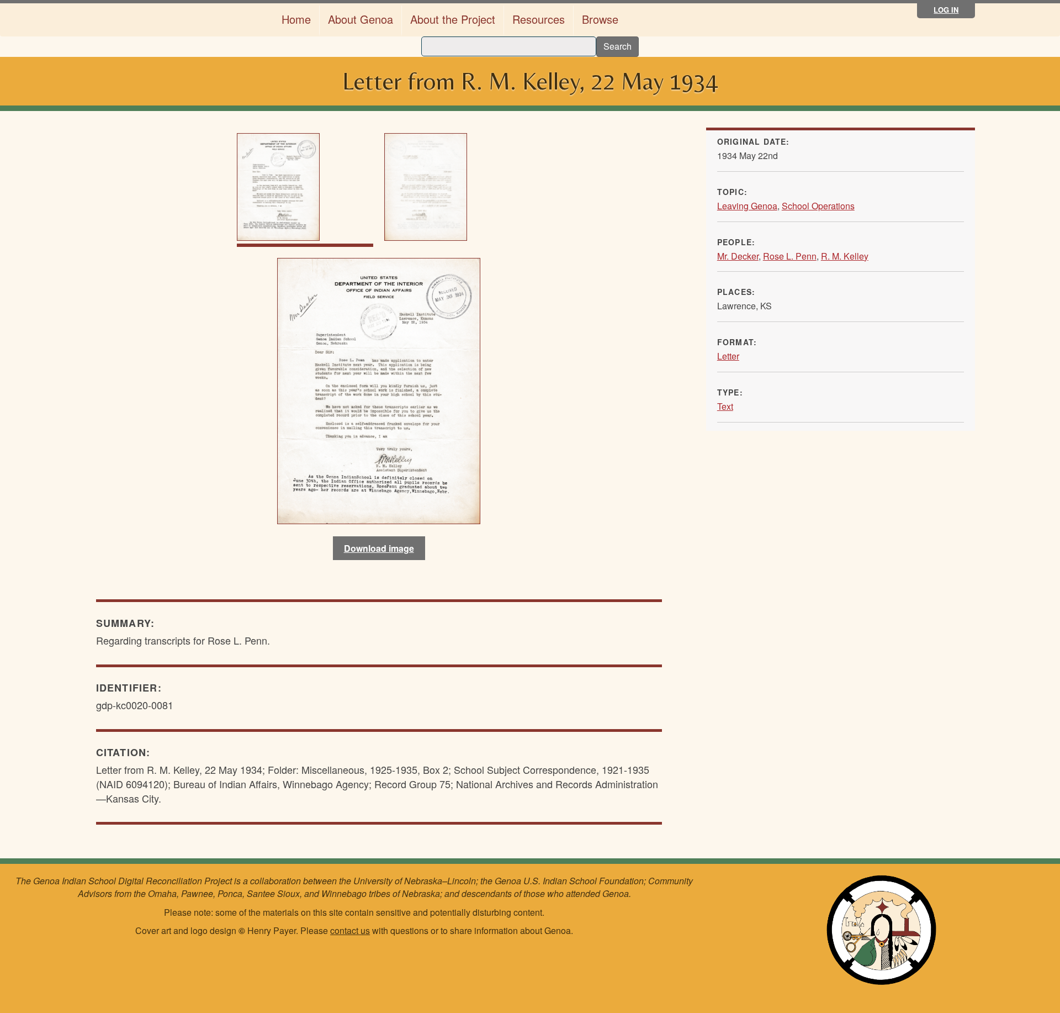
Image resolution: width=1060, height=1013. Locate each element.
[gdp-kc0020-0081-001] (378, 389)
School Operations (818, 205)
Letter (728, 356)
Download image (379, 548)
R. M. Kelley (844, 256)
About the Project (452, 19)
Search (617, 46)
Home (296, 19)
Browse (600, 19)
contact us (350, 930)
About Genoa (360, 19)
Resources (538, 19)
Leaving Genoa (747, 205)
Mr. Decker (738, 256)
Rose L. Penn (790, 256)
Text (725, 406)
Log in (946, 9)
